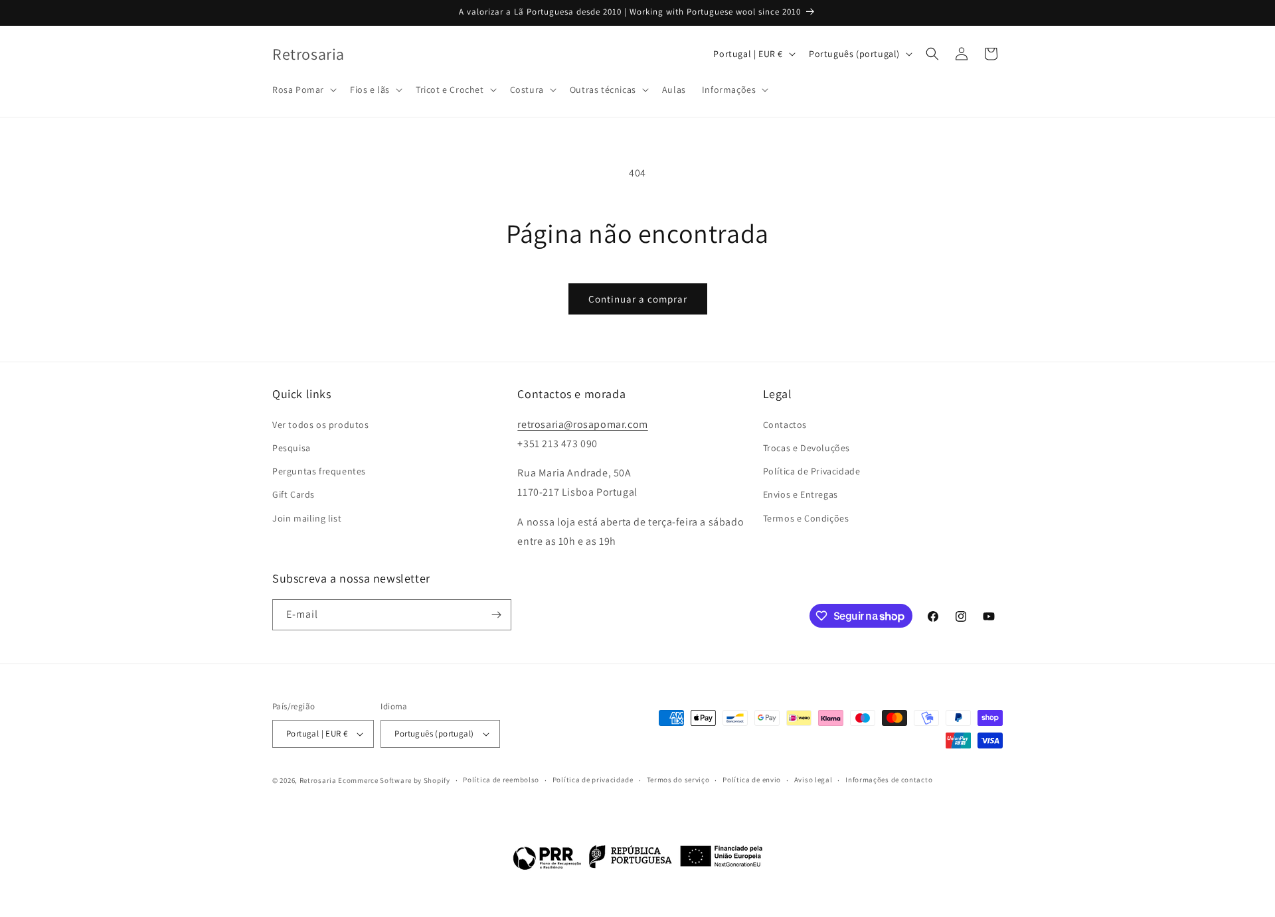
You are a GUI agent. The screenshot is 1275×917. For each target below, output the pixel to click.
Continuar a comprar (637, 299)
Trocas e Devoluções (806, 447)
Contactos (785, 424)
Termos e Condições (806, 518)
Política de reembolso (501, 780)
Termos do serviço (678, 780)
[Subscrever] (496, 614)
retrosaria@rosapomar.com (582, 424)
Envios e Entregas (800, 494)
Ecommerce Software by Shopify (394, 780)
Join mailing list (306, 518)
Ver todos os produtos (320, 424)
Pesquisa (291, 447)
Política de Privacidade (812, 471)
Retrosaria (318, 780)
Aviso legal (813, 780)
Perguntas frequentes (319, 471)
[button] (303, 90)
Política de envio (751, 780)
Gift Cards (293, 494)
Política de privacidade (593, 780)
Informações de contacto (888, 780)
